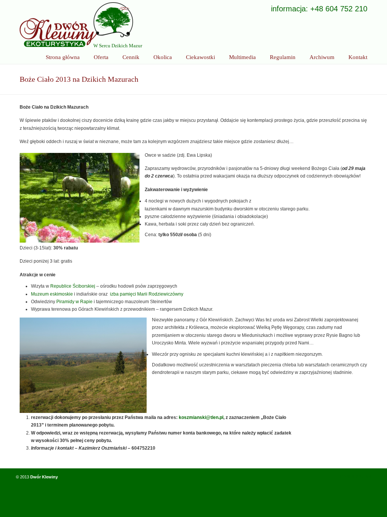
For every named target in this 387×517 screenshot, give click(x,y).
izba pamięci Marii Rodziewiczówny (146, 294)
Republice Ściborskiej (72, 286)
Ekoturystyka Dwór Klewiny (76, 24)
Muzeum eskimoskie (52, 294)
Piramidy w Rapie (74, 301)
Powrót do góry (355, 476)
